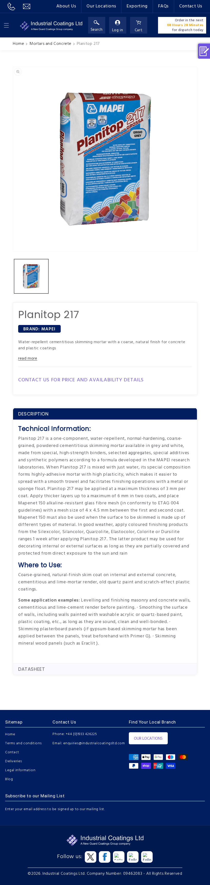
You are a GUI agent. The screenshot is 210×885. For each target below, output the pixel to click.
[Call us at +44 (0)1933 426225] (11, 6)
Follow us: (69, 857)
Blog (9, 779)
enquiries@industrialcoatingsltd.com (94, 743)
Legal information (20, 770)
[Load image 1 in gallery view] (31, 276)
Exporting (137, 6)
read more (27, 358)
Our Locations (101, 6)
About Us (66, 6)
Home (18, 44)
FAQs (163, 6)
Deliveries (13, 761)
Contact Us (190, 6)
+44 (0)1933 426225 (81, 734)
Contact (12, 752)
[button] (6, 25)
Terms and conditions (23, 743)
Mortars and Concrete (50, 44)
